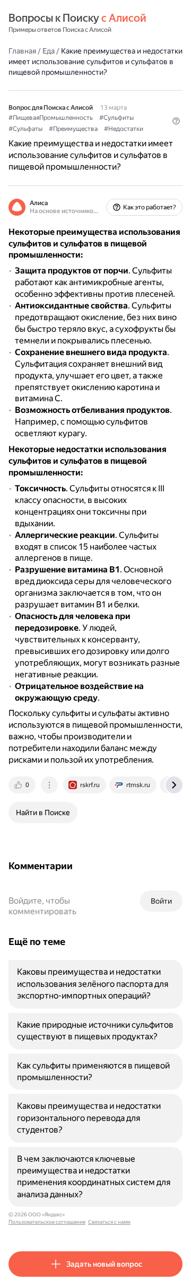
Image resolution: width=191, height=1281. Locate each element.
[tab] (22, 784)
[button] (176, 120)
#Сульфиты (116, 117)
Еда (48, 51)
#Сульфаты (25, 128)
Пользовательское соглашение (46, 1222)
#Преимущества (73, 128)
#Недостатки (123, 128)
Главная (22, 51)
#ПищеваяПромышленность (50, 117)
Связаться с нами (109, 1222)
